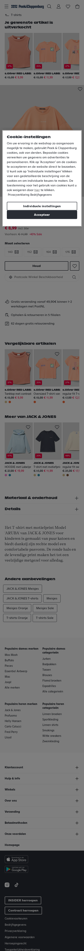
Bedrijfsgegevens (41, 195)
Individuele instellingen (42, 206)
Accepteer (42, 214)
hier (37, 190)
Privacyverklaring (18, 195)
